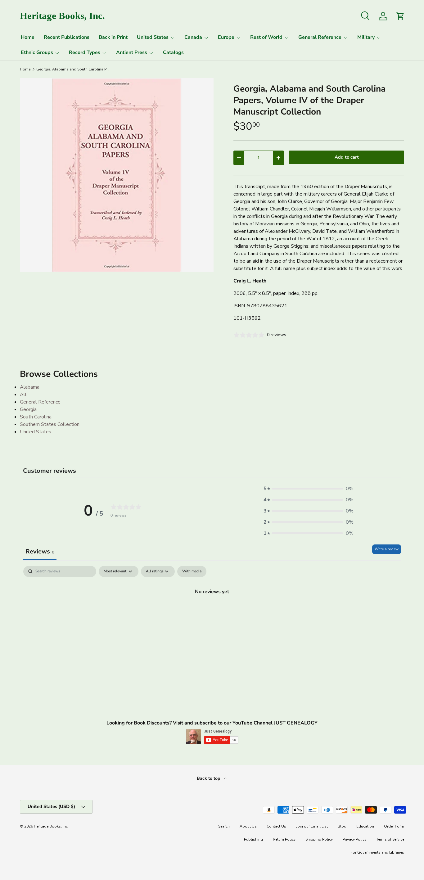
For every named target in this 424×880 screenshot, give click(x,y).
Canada (193, 37)
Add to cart (347, 157)
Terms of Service (390, 839)
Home (27, 37)
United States (153, 37)
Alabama (29, 387)
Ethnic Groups (37, 52)
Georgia (28, 409)
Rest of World (266, 37)
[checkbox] (191, 571)
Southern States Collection (49, 424)
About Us (248, 826)
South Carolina (36, 416)
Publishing (253, 839)
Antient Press (131, 52)
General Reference (319, 37)
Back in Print (113, 37)
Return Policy (284, 839)
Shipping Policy (319, 839)
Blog (342, 826)
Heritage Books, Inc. (51, 826)
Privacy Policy (354, 839)
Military (366, 37)
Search (224, 826)
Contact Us (276, 826)
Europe (226, 37)
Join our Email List (312, 826)
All (23, 394)
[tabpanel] (212, 612)
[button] (309, 488)
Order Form (394, 826)
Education (365, 826)
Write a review (387, 549)
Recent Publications (66, 37)
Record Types (84, 52)
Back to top (209, 778)
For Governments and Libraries (377, 852)
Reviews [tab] (39, 551)
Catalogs (173, 52)
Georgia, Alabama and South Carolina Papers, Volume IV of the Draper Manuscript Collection (73, 69)
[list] (116, 175)
